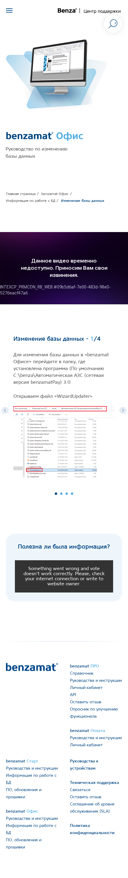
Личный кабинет (86, 688)
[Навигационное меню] (9, 10)
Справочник (81, 674)
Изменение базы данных (82, 201)
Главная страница (20, 194)
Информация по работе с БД (30, 201)
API (73, 695)
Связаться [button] (80, 790)
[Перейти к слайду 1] (56, 493)
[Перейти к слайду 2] (61, 493)
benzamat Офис (54, 194)
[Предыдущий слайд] (5, 410)
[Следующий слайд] (123, 410)
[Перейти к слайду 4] (72, 493)
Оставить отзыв (85, 702)
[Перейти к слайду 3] (66, 493)
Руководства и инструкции (96, 681)
